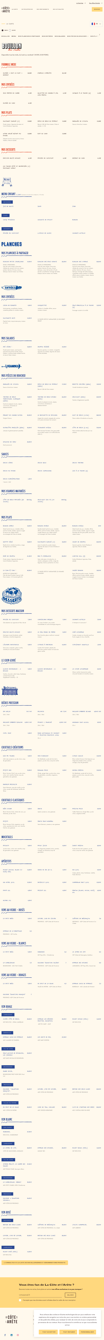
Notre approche (27, 9)
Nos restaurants (43, 9)
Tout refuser (69, 1332)
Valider (70, 1295)
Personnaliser (87, 1332)
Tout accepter (48, 1332)
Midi (6, 30)
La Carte (15, 9)
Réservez (97, 9)
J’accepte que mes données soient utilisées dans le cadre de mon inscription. (49, 1300)
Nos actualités (58, 9)
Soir (14, 30)
